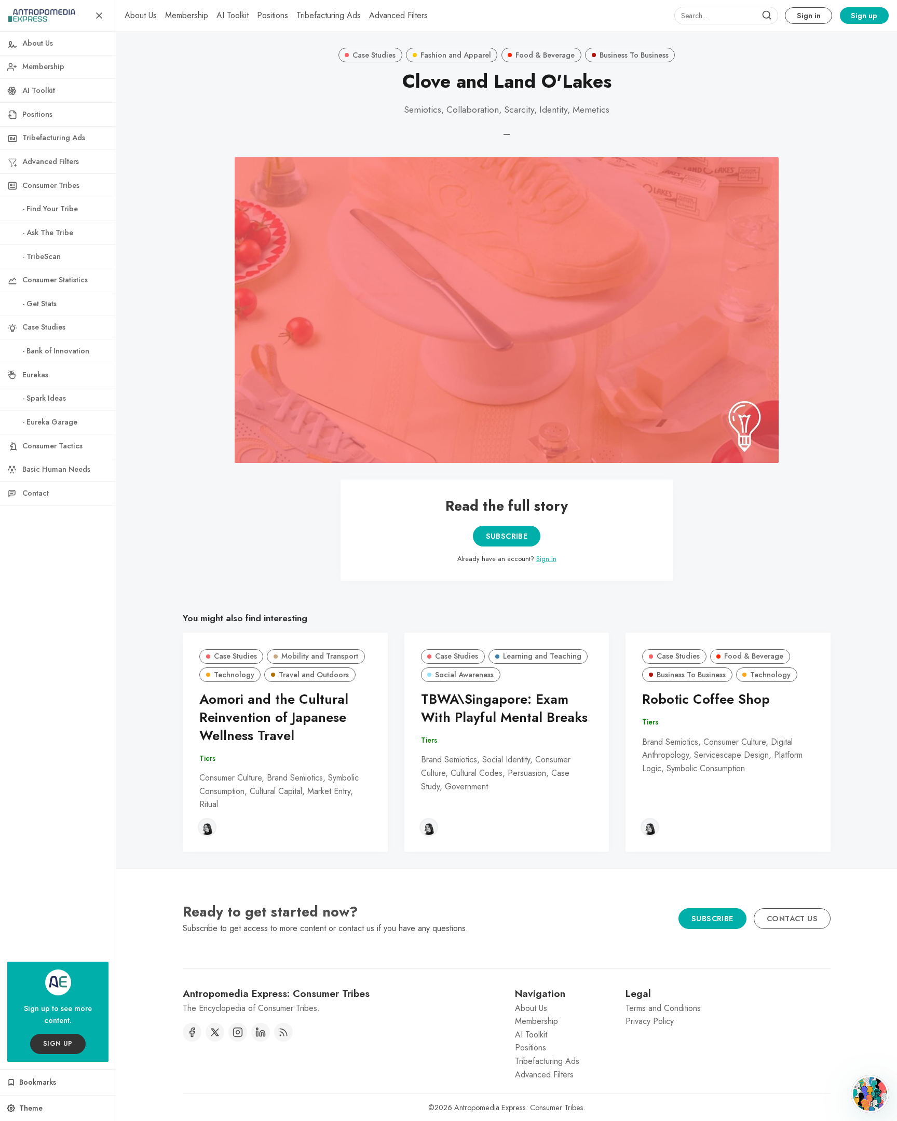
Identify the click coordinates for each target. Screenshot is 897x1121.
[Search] (766, 15)
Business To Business (634, 55)
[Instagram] (237, 1032)
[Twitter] (215, 1032)
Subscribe (507, 536)
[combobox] (726, 15)
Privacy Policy (650, 1021)
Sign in (809, 15)
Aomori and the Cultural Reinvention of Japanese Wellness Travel (273, 717)
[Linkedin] (260, 1032)
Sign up (864, 15)
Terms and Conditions (663, 1008)
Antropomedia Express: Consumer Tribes (518, 1107)
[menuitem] (141, 15)
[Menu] (99, 15)
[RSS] (283, 1032)
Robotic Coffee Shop (706, 699)
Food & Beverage (545, 55)
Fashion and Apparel (455, 55)
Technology (234, 674)
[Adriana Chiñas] (207, 827)
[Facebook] (192, 1032)
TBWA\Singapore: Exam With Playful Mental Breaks (504, 708)
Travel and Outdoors (314, 674)
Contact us (792, 918)
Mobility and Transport (319, 656)
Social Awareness (464, 674)
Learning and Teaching (542, 656)
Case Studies (374, 55)
